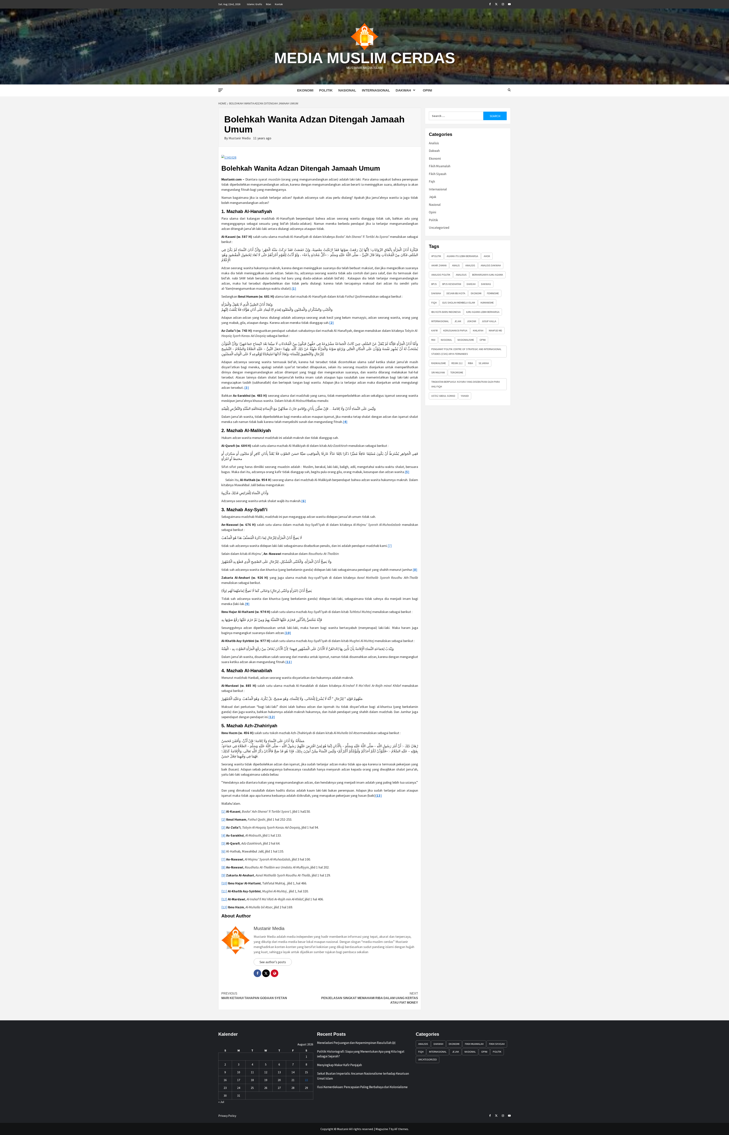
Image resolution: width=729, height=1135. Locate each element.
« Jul (221, 1102)
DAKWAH (436, 293)
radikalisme (438, 363)
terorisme (456, 372)
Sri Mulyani (438, 372)
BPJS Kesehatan (451, 284)
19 (265, 1080)
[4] (223, 835)
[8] (223, 867)
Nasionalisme (466, 340)
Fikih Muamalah (439, 166)
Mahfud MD (495, 330)
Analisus (461, 274)
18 (252, 1080)
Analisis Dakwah (491, 265)
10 (238, 1072)
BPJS (434, 284)
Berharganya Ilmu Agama (487, 274)
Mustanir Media (240, 138)
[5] (223, 843)
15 (306, 1072)
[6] (223, 851)
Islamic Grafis (254, 4)
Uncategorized (439, 228)
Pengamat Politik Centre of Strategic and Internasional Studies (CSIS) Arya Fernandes (466, 351)
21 (292, 1080)
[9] (223, 875)
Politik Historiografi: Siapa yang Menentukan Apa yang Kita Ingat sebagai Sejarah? (360, 1053)
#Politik (436, 256)
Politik (326, 90)
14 (292, 1072)
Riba (470, 363)
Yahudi (465, 396)
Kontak (279, 4)
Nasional (347, 90)
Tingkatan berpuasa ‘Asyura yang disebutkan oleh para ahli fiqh (465, 384)
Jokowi (471, 321)
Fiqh (432, 181)
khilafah (478, 330)
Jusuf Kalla (489, 321)
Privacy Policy (227, 1116)
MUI (433, 340)
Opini (427, 90)
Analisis (434, 143)
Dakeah (471, 284)
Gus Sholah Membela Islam (458, 302)
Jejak (432, 197)
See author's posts (273, 962)
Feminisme (493, 293)
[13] (224, 907)
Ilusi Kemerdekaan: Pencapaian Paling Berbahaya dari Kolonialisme (362, 1087)
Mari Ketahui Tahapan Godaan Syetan (254, 996)
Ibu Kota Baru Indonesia (446, 312)
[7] (390, 545)
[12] (224, 899)
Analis (456, 265)
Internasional (376, 90)
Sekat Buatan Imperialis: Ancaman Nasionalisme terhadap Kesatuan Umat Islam (363, 1076)
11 (252, 1072)
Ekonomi (305, 90)
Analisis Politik (440, 274)
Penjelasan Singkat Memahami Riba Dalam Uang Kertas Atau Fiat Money (369, 998)
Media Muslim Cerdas (364, 58)
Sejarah (484, 363)
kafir (434, 330)
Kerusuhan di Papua (455, 330)
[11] (224, 891)
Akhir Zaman (439, 265)
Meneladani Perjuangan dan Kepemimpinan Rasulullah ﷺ (356, 1043)
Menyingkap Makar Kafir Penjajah (339, 1065)
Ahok (487, 256)
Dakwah (403, 90)
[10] (224, 883)
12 (265, 1072)
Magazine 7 (383, 1129)
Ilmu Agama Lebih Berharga (482, 312)
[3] (223, 827)
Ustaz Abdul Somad (443, 396)
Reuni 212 (456, 363)
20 (279, 1080)
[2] (223, 819)
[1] (223, 811)
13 (279, 1072)
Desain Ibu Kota (456, 293)
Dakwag (486, 284)
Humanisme (487, 302)
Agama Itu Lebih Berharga (462, 256)
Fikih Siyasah (437, 174)
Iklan (268, 4)
